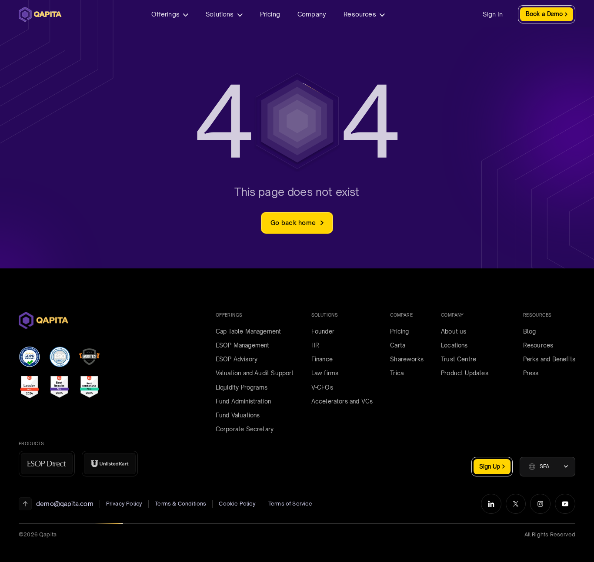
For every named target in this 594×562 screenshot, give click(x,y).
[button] (547, 466)
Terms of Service (290, 503)
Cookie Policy (237, 503)
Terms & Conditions (180, 503)
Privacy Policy (124, 503)
